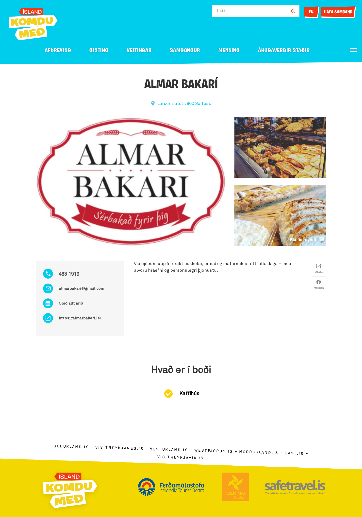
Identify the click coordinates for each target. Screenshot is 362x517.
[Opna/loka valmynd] (353, 50)
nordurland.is (259, 452)
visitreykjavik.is (180, 457)
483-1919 (69, 274)
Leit (221, 11)
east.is (294, 453)
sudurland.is (71, 446)
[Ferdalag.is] (33, 23)
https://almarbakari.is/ (80, 318)
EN (311, 12)
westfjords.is (213, 451)
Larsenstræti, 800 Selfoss (184, 103)
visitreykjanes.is (119, 448)
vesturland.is (169, 449)
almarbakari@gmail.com (81, 288)
